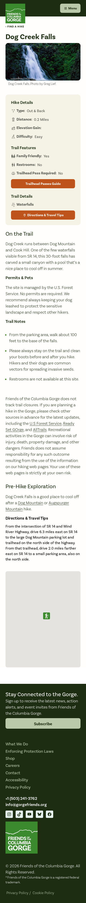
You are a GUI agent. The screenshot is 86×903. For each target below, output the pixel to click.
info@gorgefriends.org (26, 804)
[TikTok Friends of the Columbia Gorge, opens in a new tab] (19, 814)
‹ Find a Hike (15, 26)
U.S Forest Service (45, 423)
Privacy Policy (18, 787)
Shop (10, 758)
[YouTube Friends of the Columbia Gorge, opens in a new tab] (29, 814)
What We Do (17, 744)
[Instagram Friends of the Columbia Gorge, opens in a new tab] (9, 814)
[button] (46, 616)
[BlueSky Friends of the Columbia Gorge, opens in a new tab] (39, 814)
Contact (13, 772)
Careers (12, 765)
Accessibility (17, 779)
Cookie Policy (43, 893)
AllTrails (40, 429)
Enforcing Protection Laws (29, 751)
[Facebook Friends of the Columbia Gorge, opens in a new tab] (49, 814)
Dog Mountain (30, 502)
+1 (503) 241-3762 (21, 798)
